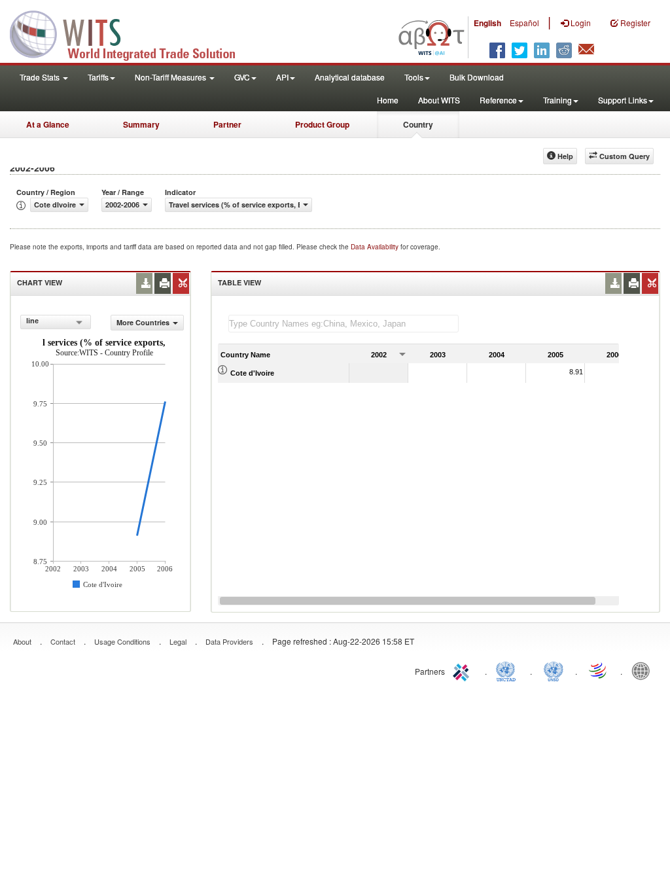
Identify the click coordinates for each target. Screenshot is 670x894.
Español (524, 22)
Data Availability (375, 246)
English (487, 23)
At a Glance (47, 124)
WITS (131, 32)
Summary (141, 124)
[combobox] (55, 322)
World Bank (644, 670)
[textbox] (343, 323)
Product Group (322, 124)
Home (387, 99)
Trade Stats (41, 76)
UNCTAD (508, 670)
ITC (463, 670)
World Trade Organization (599, 670)
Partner (227, 124)
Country (418, 124)
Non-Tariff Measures (171, 76)
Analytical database (350, 76)
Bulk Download (477, 76)
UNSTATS (553, 670)
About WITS (439, 99)
